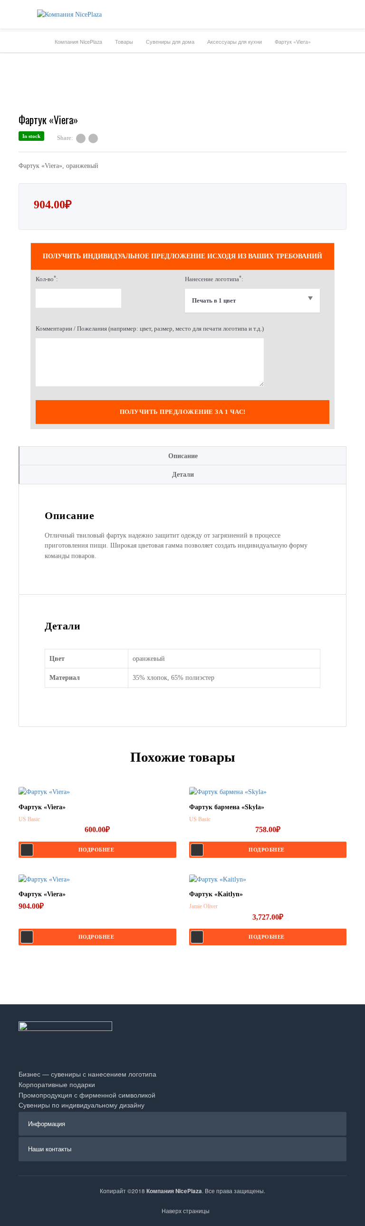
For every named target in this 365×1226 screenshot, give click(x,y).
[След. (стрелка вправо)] (348, 613)
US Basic (29, 819)
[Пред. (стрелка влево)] (16, 613)
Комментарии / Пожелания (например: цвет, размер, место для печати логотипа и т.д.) (150, 328)
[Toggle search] (350, 14)
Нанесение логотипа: (214, 279)
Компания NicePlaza (174, 1191)
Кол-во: (47, 279)
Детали (183, 474)
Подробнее (96, 850)
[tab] (182, 455)
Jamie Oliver (203, 906)
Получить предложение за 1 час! (183, 411)
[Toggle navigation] (14, 14)
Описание (183, 456)
